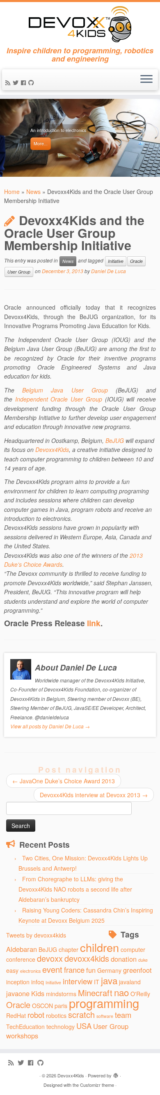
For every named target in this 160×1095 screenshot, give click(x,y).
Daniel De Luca (108, 271)
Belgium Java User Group (65, 390)
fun (91, 970)
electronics (30, 971)
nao (121, 992)
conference (20, 959)
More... (41, 143)
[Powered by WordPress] (116, 1074)
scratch (81, 1014)
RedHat (16, 1015)
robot (35, 1014)
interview (77, 981)
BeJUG (114, 440)
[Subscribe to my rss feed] (9, 82)
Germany (109, 970)
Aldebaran (21, 949)
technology (60, 1026)
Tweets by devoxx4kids (36, 935)
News (33, 191)
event (52, 969)
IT (96, 982)
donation (124, 959)
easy (12, 970)
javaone (18, 993)
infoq (37, 982)
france (74, 969)
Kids (37, 993)
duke (143, 960)
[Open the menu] (146, 80)
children (99, 947)
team (123, 1014)
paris (61, 1005)
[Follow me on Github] (32, 82)
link (94, 623)
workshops (22, 1035)
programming (104, 1002)
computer (133, 949)
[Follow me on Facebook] (24, 82)
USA (83, 1025)
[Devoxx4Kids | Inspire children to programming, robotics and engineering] (80, 24)
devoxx (50, 958)
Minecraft (95, 993)
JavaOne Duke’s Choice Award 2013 (63, 781)
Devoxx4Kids (52, 449)
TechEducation (25, 1026)
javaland (130, 982)
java (109, 980)
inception (18, 982)
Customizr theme (97, 1084)
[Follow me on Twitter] (17, 82)
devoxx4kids (86, 958)
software (104, 1016)
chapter (68, 949)
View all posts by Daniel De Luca (50, 726)
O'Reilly (140, 994)
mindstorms (61, 994)
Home (12, 191)
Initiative (115, 261)
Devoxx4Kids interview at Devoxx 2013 (94, 795)
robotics (56, 1015)
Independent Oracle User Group (58, 399)
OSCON (42, 1005)
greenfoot (137, 970)
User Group (18, 272)
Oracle (136, 261)
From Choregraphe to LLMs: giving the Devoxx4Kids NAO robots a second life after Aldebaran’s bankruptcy (75, 889)
